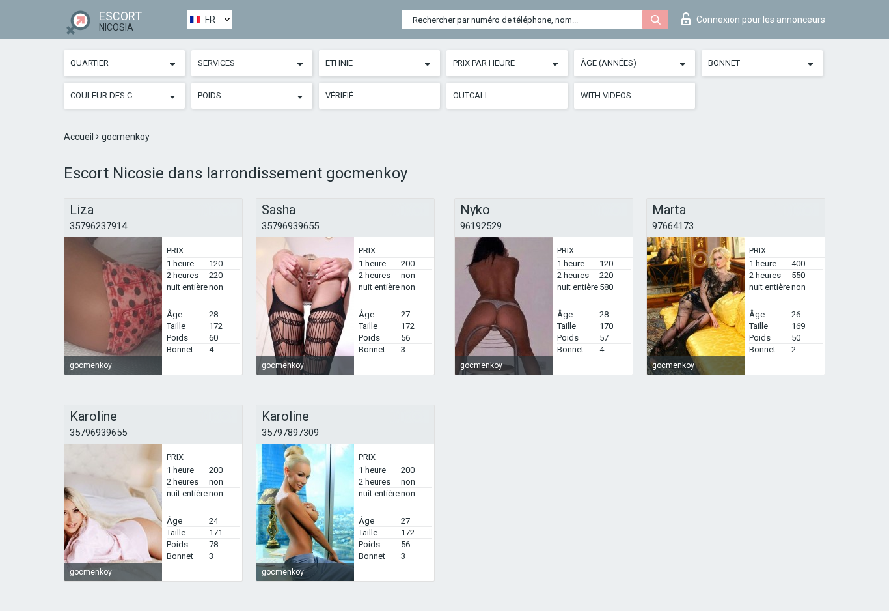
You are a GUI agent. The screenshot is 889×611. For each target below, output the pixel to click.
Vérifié (339, 95)
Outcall (471, 95)
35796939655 (290, 226)
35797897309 (290, 432)
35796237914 (98, 226)
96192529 (481, 226)
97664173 (673, 226)
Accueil (80, 137)
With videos (606, 95)
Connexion (760, 19)
